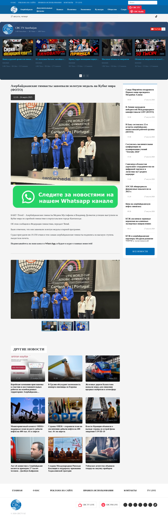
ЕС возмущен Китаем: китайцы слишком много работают (51, 59)
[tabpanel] (49, 326)
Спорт (124, 9)
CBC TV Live (88, 505)
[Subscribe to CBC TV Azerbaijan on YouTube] (157, 29)
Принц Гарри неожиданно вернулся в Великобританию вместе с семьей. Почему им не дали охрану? (84, 59)
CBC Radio (139, 11)
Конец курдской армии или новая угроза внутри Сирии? (18, 59)
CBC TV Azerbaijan (26, 27)
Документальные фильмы (44, 9)
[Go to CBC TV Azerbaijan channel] (8, 29)
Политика (71, 9)
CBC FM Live (112, 505)
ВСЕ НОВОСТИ (140, 251)
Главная (17, 490)
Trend (66, 224)
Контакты (68, 3)
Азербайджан (26, 9)
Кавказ (60, 9)
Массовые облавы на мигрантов (115, 59)
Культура (99, 9)
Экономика (85, 9)
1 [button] (80, 75)
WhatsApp (50, 243)
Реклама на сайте (27, 3)
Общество (112, 9)
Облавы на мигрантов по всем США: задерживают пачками (150, 59)
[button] (87, 75)
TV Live (78, 3)
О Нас (13, 3)
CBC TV (136, 7)
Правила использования (50, 3)
